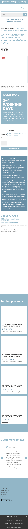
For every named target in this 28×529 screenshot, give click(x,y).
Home (2, 28)
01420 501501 (6, 1)
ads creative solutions (16, 527)
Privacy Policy (9, 520)
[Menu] (25, 8)
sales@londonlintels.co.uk (19, 1)
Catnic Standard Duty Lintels (20, 134)
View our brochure (8, 3)
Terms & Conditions (17, 520)
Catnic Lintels (9, 28)
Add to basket (14, 149)
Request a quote (19, 3)
